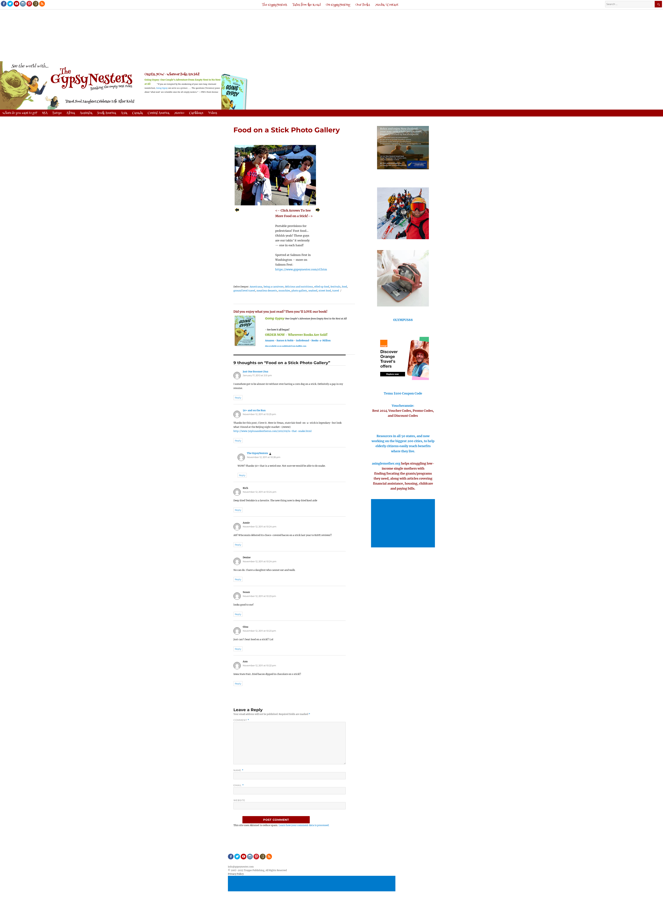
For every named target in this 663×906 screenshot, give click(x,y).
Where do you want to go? (19, 113)
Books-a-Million (321, 340)
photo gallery (299, 290)
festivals (335, 286)
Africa (70, 113)
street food (325, 290)
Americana (256, 286)
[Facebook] (3, 3)
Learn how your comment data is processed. (304, 825)
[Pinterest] (29, 3)
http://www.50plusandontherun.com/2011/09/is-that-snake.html (272, 431)
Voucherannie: (403, 406)
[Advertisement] (331, 36)
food (344, 286)
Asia (124, 113)
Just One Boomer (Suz (255, 371)
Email (238, 785)
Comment (241, 720)
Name (238, 770)
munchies (284, 290)
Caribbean (196, 113)
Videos (212, 113)
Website (239, 800)
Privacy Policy (236, 874)
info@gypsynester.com (241, 866)
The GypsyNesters (274, 5)
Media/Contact (386, 5)
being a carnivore (274, 286)
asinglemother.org (386, 463)
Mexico (179, 113)
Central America (158, 113)
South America (106, 113)
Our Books (362, 5)
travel (335, 290)
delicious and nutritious (299, 286)
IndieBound (302, 340)
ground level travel (244, 290)
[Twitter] (9, 3)
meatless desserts (267, 290)
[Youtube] (16, 3)
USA (45, 113)
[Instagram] (22, 3)
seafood (312, 290)
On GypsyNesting (338, 5)
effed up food (321, 286)
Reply (238, 397)
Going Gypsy (161, 88)
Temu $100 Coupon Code (403, 393)
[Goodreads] (35, 3)
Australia (86, 113)
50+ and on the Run (254, 410)
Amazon (269, 340)
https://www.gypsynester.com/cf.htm (301, 269)
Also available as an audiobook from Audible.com (285, 346)
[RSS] (41, 3)
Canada (137, 113)
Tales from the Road (306, 5)
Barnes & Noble (285, 340)
